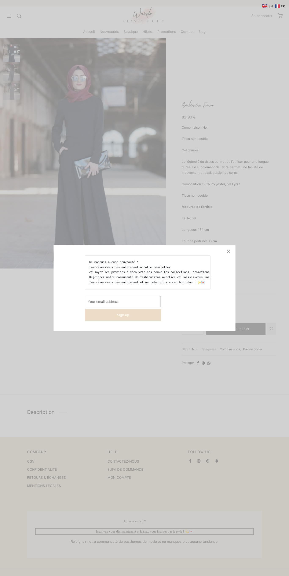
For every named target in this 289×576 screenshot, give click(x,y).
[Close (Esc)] (228, 252)
